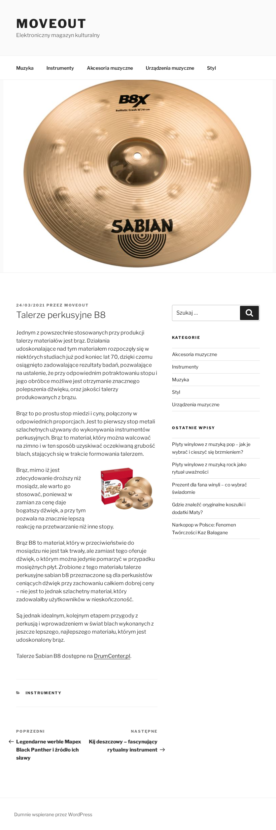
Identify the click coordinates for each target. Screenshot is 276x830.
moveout (76, 305)
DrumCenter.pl (112, 656)
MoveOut (51, 23)
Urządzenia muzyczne (170, 68)
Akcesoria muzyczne (110, 68)
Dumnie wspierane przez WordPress (53, 814)
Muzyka (25, 68)
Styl (211, 68)
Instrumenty (60, 68)
